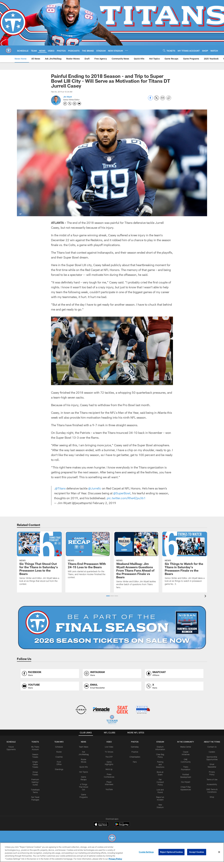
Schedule (11, 742)
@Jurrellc (94, 488)
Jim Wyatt (67, 97)
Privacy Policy (115, 859)
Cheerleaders (135, 757)
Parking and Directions (160, 764)
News (83, 742)
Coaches (59, 757)
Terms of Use (212, 779)
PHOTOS (135, 742)
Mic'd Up (109, 769)
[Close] (219, 852)
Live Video (109, 747)
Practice (135, 752)
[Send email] (162, 99)
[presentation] (206, 596)
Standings (59, 769)
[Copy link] (168, 98)
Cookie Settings (146, 852)
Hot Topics (83, 772)
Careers (212, 752)
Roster (59, 752)
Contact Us (212, 747)
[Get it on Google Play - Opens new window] (122, 825)
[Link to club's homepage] (8, 50)
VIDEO (109, 742)
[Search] (164, 50)
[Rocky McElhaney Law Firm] (143, 710)
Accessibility (212, 784)
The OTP (109, 757)
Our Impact (185, 782)
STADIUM (160, 742)
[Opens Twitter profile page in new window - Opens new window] (70, 103)
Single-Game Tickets (35, 764)
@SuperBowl (121, 493)
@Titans (60, 488)
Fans (135, 762)
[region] (112, 852)
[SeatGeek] (122, 710)
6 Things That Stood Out (83, 787)
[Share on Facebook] (150, 99)
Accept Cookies (196, 852)
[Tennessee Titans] (112, 838)
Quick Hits (83, 767)
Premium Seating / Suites (35, 782)
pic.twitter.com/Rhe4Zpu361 (126, 498)
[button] (108, 596)
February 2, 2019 (104, 503)
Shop (212, 797)
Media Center (185, 747)
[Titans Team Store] (112, 720)
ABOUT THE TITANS (212, 742)
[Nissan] (81, 710)
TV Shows (109, 752)
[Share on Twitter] (156, 99)
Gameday (135, 747)
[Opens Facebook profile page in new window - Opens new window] (65, 103)
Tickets (35, 742)
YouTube (109, 789)
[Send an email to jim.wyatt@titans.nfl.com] (79, 103)
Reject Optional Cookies (171, 852)
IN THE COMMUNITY (185, 742)
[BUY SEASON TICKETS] (112, 627)
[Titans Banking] (101, 710)
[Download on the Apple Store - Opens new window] (101, 824)
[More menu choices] (126, 50)
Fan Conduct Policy (160, 782)
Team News (83, 747)
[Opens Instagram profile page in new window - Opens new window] (74, 103)
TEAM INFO (59, 742)
